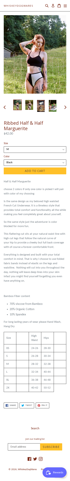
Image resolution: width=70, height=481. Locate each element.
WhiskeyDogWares (18, 5)
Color (7, 156)
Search (35, 428)
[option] (17, 105)
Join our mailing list (35, 439)
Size (6, 143)
